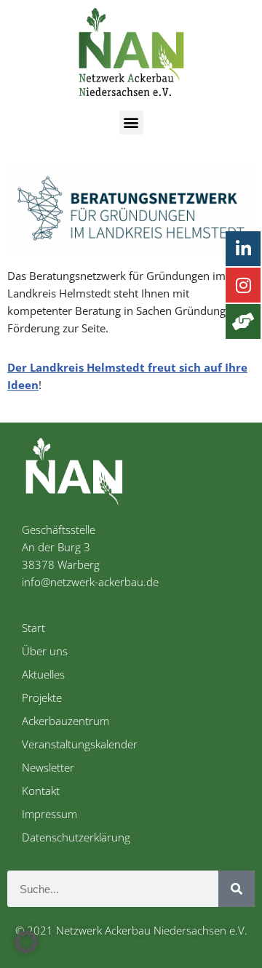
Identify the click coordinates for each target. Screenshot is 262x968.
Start (33, 627)
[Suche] (236, 889)
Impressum (49, 814)
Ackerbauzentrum (65, 720)
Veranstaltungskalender (80, 744)
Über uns (45, 651)
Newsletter (48, 767)
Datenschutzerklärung (76, 837)
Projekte (42, 697)
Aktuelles (43, 674)
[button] (131, 123)
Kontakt (41, 790)
